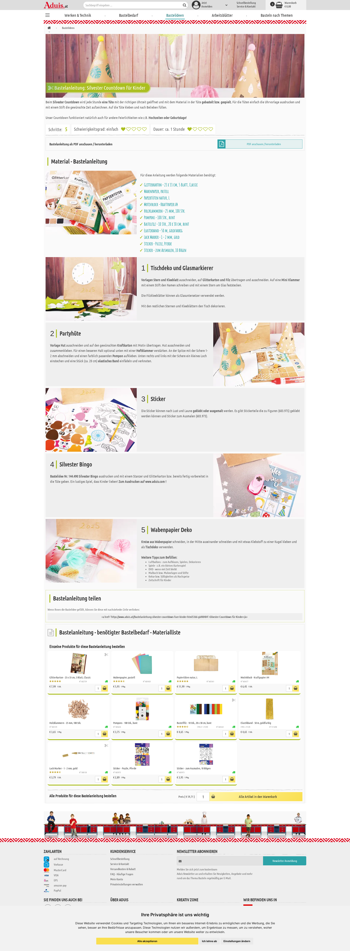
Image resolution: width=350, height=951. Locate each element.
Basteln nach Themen (277, 15)
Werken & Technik (78, 15)
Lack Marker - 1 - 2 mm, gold (161, 237)
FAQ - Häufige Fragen (121, 874)
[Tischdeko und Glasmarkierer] (91, 288)
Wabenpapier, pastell (156, 191)
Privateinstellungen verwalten (126, 884)
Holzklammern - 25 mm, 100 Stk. (164, 211)
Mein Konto (116, 879)
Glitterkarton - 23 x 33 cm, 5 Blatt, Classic (171, 184)
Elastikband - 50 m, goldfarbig (163, 230)
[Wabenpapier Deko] (91, 550)
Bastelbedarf (128, 15)
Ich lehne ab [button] (209, 941)
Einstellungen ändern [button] (236, 941)
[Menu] (47, 14)
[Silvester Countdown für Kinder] (175, 66)
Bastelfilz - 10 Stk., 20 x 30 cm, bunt (166, 224)
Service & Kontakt (246, 6)
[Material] (91, 202)
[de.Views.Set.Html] (106, 654)
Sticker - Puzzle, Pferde (158, 243)
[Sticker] (91, 419)
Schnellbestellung (246, 2)
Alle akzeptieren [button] (147, 941)
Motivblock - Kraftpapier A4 (161, 204)
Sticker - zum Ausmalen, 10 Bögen (165, 250)
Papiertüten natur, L (157, 198)
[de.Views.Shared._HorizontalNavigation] (49, 28)
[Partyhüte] (258, 354)
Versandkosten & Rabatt (123, 869)
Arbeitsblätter (222, 15)
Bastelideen (175, 15)
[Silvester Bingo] (258, 485)
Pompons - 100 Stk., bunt (159, 217)
